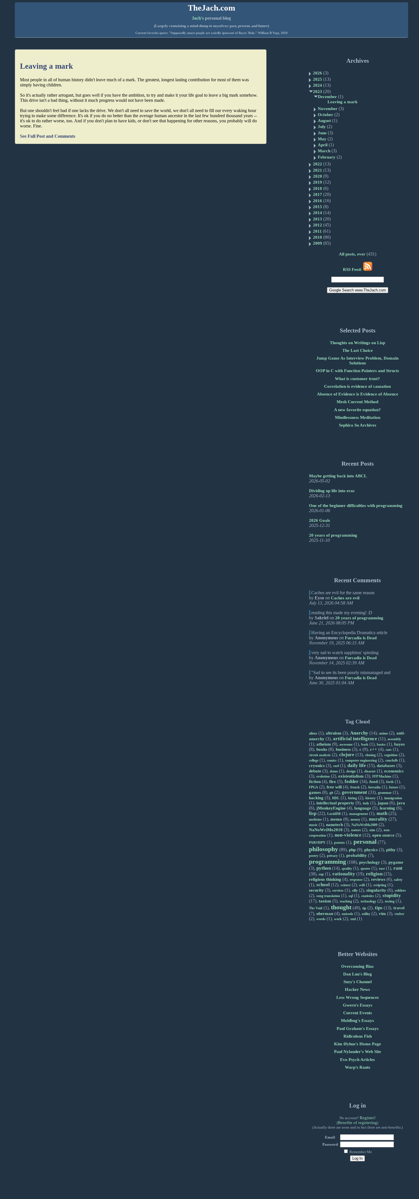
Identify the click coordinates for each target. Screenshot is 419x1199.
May (322, 139)
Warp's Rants (357, 1067)
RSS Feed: (353, 269)
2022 (317, 164)
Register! (368, 1117)
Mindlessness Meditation (357, 417)
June (322, 133)
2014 (317, 212)
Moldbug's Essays (357, 1020)
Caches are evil (345, 598)
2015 (317, 206)
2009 (317, 243)
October (325, 114)
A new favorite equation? (357, 409)
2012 (317, 225)
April (323, 145)
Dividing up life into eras (332, 490)
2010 (317, 237)
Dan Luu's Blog (357, 974)
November (327, 108)
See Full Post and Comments (47, 136)
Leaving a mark (46, 66)
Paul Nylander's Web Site (357, 1051)
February (326, 157)
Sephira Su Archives (357, 425)
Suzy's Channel (357, 981)
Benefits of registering (357, 1122)
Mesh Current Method (357, 401)
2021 (317, 170)
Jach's (198, 18)
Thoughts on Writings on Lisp (357, 342)
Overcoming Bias (357, 966)
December (327, 96)
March (324, 151)
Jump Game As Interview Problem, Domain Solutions (357, 360)
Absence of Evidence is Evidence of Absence (357, 394)
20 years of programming (333, 535)
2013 (317, 219)
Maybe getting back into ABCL (338, 476)
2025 (317, 79)
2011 (317, 231)
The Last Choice (357, 350)
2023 (317, 91)
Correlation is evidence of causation (357, 386)
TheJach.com (211, 7)
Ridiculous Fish (357, 1036)
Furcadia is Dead (361, 638)
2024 (317, 85)
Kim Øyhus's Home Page (357, 1044)
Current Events (357, 1013)
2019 (317, 182)
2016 (317, 200)
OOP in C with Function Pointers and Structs (357, 370)
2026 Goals (319, 520)
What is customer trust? (357, 378)
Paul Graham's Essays (358, 1028)
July (322, 126)
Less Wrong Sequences (357, 997)
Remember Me (360, 1152)
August (324, 120)
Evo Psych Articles (357, 1059)
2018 (317, 188)
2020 (317, 176)
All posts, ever (352, 254)
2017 (317, 194)
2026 (317, 73)
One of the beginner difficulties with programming (355, 505)
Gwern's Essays (357, 1005)
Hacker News (357, 989)
